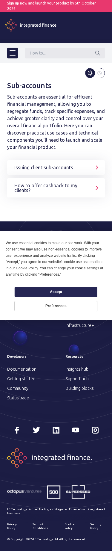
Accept (56, 292)
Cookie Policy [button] (27, 268)
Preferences (56, 306)
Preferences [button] (49, 274)
